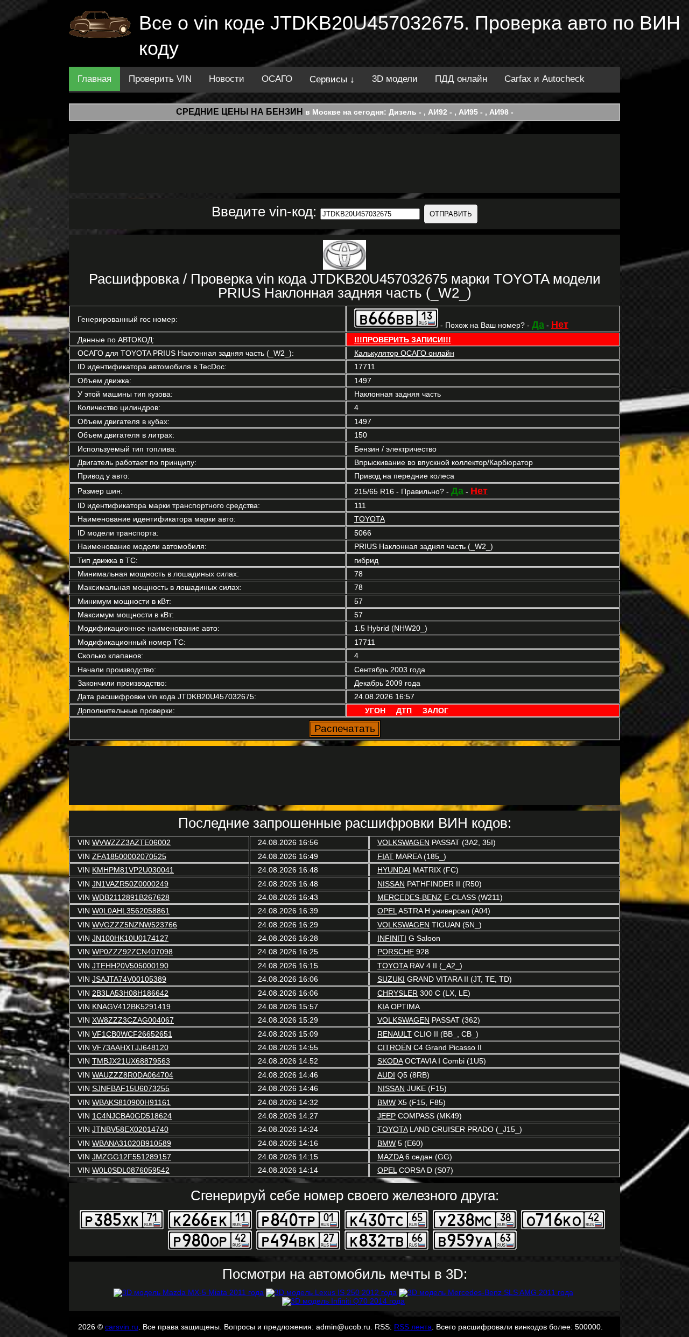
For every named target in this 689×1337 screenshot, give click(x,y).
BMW (386, 1102)
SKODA (390, 1061)
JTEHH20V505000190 (130, 965)
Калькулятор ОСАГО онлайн (404, 353)
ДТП (404, 710)
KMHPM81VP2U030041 (133, 869)
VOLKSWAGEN (403, 842)
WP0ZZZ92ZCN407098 (132, 951)
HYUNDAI (394, 869)
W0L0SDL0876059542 (131, 1170)
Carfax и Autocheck (544, 79)
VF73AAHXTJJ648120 (130, 1047)
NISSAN (391, 883)
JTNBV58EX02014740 (130, 1129)
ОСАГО (277, 79)
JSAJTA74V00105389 (129, 979)
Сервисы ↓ (332, 79)
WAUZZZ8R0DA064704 (132, 1075)
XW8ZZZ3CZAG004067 (133, 1020)
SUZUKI (391, 979)
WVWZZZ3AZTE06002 (131, 842)
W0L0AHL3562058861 (131, 910)
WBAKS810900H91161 (131, 1102)
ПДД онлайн (461, 79)
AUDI (386, 1075)
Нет (559, 324)
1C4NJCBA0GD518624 (132, 1115)
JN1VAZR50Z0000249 (130, 883)
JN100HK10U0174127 (130, 938)
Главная (94, 79)
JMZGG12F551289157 (131, 1156)
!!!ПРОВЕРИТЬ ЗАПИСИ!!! (402, 339)
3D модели (395, 79)
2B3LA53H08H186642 (130, 993)
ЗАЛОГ (435, 710)
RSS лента (413, 1326)
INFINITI (391, 938)
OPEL (387, 910)
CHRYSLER (397, 993)
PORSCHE (395, 951)
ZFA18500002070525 (129, 856)
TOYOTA (369, 519)
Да (538, 324)
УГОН (375, 710)
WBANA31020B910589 (131, 1143)
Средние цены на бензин (239, 111)
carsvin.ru (121, 1326)
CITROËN (394, 1047)
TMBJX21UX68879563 (131, 1061)
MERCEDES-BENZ (409, 897)
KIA (383, 1006)
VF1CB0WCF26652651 (132, 1034)
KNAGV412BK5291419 (131, 1006)
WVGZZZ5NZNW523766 (134, 924)
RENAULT (394, 1034)
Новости (226, 79)
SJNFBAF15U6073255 (131, 1088)
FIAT (385, 856)
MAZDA (390, 1156)
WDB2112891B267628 (131, 897)
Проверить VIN (160, 79)
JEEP (386, 1115)
